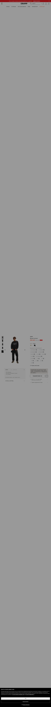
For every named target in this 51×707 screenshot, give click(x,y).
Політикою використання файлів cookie (18, 694)
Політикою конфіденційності (29, 694)
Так (25, 698)
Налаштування (25, 701)
